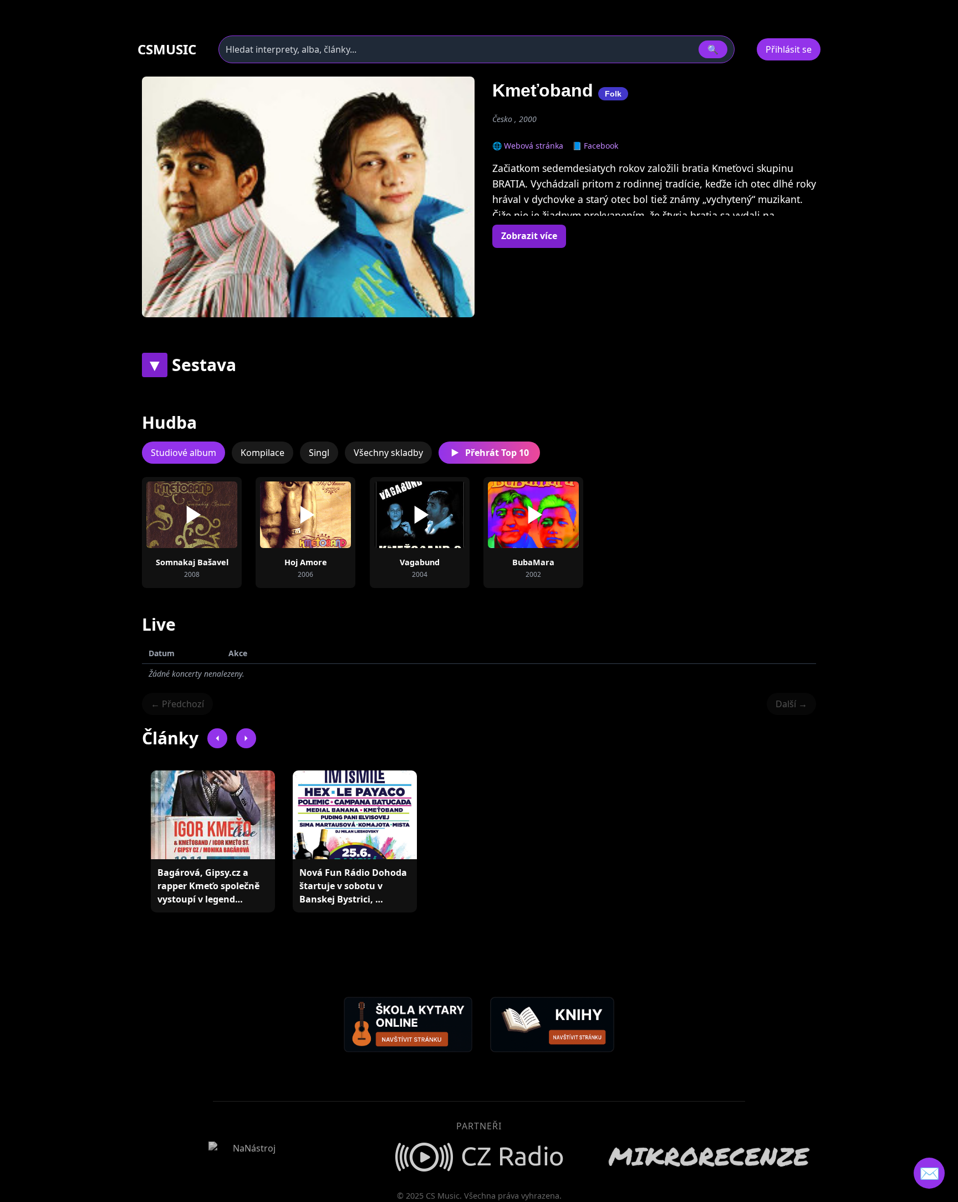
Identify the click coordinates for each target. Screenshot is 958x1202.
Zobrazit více (529, 236)
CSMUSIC (166, 49)
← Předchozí (177, 704)
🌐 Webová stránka (527, 145)
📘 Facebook (595, 145)
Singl (319, 453)
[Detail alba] (209, 514)
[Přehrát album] (174, 514)
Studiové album (183, 453)
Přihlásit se (789, 49)
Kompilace (262, 453)
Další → (791, 704)
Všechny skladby (388, 453)
